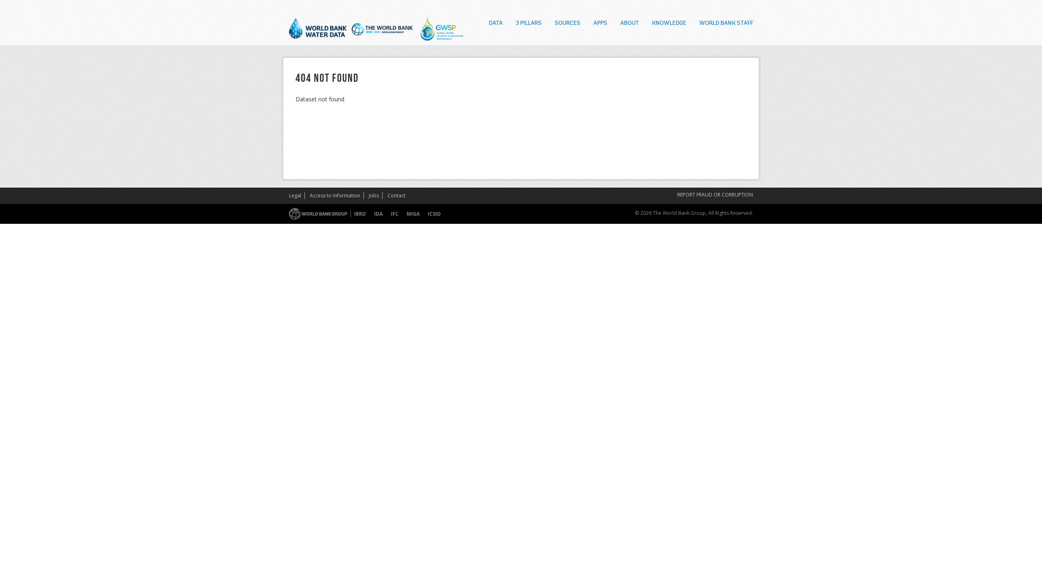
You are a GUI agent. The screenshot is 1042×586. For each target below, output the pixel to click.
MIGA (413, 213)
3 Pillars (529, 23)
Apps (600, 23)
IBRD (360, 213)
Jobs (374, 195)
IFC (394, 213)
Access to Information (335, 195)
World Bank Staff (726, 23)
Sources (567, 23)
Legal (295, 195)
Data (496, 23)
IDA (378, 213)
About (629, 23)
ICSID (434, 213)
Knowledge (669, 23)
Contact (396, 195)
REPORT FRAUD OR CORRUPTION (715, 194)
